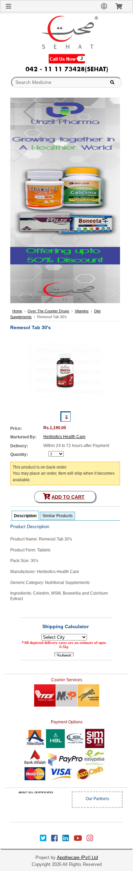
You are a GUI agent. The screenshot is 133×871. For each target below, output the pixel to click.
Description (25, 515)
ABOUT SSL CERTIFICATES (36, 792)
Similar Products (57, 515)
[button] (36, 806)
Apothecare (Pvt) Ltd (77, 857)
